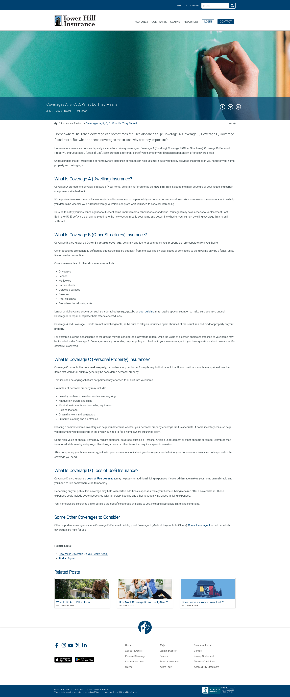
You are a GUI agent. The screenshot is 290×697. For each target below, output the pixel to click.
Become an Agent (169, 661)
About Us (182, 5)
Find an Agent (67, 558)
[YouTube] (70, 646)
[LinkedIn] (84, 646)
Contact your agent (199, 525)
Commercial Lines (134, 661)
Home (128, 645)
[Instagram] (63, 646)
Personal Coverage (135, 656)
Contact (198, 650)
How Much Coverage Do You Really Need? (83, 554)
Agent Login (166, 667)
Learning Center (168, 650)
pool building (146, 311)
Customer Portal (202, 645)
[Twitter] (77, 646)
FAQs (162, 645)
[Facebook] (56, 646)
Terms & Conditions (204, 661)
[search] (232, 6)
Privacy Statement (204, 656)
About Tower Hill (133, 650)
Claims (128, 667)
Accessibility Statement (206, 667)
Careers (194, 5)
